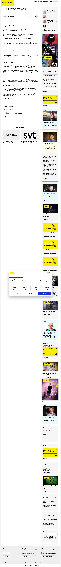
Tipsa (38, 1)
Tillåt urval (30, 293)
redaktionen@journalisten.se (48, 470)
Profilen (34, 4)
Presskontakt (45, 4)
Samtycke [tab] (16, 276)
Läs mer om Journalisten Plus (48, 556)
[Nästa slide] (38, 137)
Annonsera (35, 1)
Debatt (25, 4)
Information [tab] (30, 276)
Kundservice (45, 1)
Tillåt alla (44, 293)
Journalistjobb (51, 4)
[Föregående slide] (3, 137)
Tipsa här (44, 469)
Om (47, 1)
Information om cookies (48, 562)
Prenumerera (55, 1)
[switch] (25, 289)
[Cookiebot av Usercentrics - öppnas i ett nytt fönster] (47, 273)
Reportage (30, 4)
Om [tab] (44, 276)
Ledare (22, 4)
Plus (41, 4)
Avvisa (17, 293)
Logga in (50, 1)
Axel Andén (11, 562)
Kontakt (41, 1)
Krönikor (38, 4)
